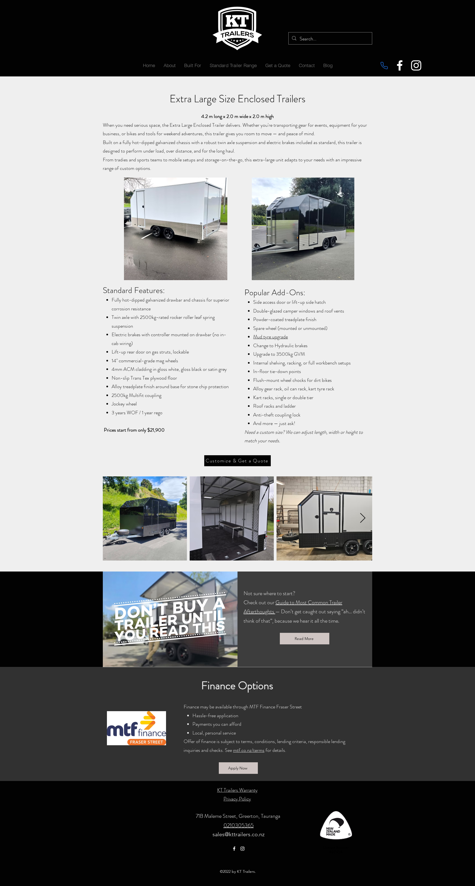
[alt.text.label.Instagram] (416, 65)
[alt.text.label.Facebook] (400, 65)
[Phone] (384, 65)
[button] (192, 65)
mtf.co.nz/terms (248, 750)
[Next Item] (363, 518)
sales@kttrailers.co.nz (238, 834)
